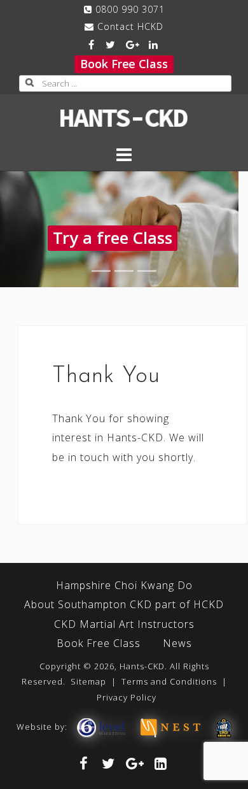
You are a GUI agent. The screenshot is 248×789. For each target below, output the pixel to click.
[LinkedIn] (153, 45)
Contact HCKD (130, 26)
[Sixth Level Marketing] (100, 726)
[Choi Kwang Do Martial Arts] (224, 726)
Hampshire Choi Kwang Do (124, 585)
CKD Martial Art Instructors (124, 624)
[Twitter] (111, 45)
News (177, 643)
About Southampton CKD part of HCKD (124, 604)
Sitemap (88, 681)
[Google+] (132, 45)
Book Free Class (124, 63)
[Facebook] (91, 45)
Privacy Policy (126, 697)
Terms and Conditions (169, 681)
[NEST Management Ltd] (170, 726)
